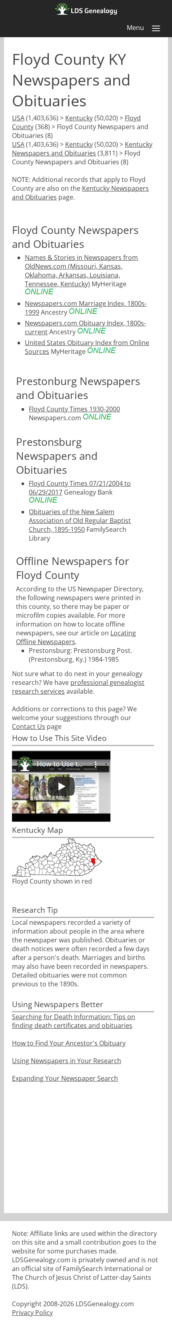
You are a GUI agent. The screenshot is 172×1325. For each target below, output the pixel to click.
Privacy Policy (32, 1312)
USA (18, 118)
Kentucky (79, 118)
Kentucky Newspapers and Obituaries (82, 149)
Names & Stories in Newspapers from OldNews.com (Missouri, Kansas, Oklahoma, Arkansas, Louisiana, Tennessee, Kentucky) (81, 270)
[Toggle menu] (156, 28)
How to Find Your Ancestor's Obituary (69, 1043)
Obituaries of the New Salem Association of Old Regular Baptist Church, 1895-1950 (80, 520)
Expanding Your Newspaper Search (65, 1078)
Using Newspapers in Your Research (66, 1060)
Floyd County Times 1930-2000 (74, 409)
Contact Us (28, 726)
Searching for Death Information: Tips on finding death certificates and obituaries (73, 1021)
